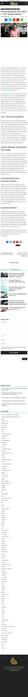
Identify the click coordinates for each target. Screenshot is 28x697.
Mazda (3, 543)
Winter (3, 648)
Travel (3, 613)
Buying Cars (4, 436)
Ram (3, 583)
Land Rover (4, 534)
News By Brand (7, 9)
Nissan (3, 562)
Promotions (4, 577)
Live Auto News (5, 536)
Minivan (3, 547)
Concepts (2, 9)
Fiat (2, 491)
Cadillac (3, 438)
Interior (3, 521)
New (3, 553)
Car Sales (4, 444)
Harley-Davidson (5, 509)
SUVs (3, 601)
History (3, 511)
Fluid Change (5, 494)
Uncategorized (5, 620)
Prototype (4, 579)
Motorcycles (4, 551)
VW (2, 645)
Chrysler (3, 457)
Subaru (3, 598)
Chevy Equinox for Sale (7, 453)
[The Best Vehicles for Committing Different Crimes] (4, 286)
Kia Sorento (4, 532)
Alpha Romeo (5, 423)
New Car (4, 556)
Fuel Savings (4, 500)
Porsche (3, 575)
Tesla (3, 605)
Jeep (3, 526)
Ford (12, 9)
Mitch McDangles (5, 16)
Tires (3, 609)
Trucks (15, 9)
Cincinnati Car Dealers (7, 459)
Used (18, 9)
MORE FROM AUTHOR (15, 269)
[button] (26, 3)
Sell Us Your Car (5, 594)
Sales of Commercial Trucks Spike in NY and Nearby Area (22, 254)
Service (3, 596)
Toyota (3, 611)
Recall (3, 586)
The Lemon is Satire (14, 670)
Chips (3, 455)
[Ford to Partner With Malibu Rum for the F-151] (4, 295)
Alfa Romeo (4, 421)
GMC (3, 506)
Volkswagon (4, 641)
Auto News (4, 425)
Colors (3, 461)
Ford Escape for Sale (6, 498)
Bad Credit (4, 427)
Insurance (4, 519)
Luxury (3, 538)
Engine (3, 487)
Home (2, 6)
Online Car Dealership (7, 568)
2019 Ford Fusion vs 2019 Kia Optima (10, 414)
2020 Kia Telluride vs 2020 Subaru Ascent (11, 417)
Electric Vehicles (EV (6, 483)
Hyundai (3, 517)
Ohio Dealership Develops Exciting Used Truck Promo (7, 253)
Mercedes (4, 545)
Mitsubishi (4, 549)
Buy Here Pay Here (6, 434)
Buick (3, 431)
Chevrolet (3, 304)
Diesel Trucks (5, 474)
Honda (3, 513)
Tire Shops (4, 607)
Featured (4, 489)
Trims (3, 616)
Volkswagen (4, 639)
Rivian (3, 590)
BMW (3, 429)
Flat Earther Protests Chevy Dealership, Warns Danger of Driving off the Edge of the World (18, 302)
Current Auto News (6, 470)
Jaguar (3, 524)
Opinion (3, 571)
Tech (3, 603)
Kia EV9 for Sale (5, 530)
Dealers (3, 472)
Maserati (4, 541)
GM (2, 502)
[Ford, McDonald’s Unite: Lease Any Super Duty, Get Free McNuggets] (4, 290)
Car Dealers (4, 442)
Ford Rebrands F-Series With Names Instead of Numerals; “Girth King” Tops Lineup (16, 275)
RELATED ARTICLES (5, 269)
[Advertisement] (14, 53)
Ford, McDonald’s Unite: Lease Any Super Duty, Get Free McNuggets (17, 288)
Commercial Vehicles (6, 464)
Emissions (4, 485)
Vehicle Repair (5, 635)
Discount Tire (5, 476)
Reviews (3, 588)
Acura (3, 419)
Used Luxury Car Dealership (8, 626)
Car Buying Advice (6, 440)
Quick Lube (4, 581)
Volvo (3, 643)
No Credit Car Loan (6, 564)
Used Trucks (4, 631)
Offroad (3, 566)
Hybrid (3, 515)
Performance (5, 573)
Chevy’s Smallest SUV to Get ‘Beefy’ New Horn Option (14, 397)
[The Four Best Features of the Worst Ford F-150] (4, 309)
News (3, 558)
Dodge (3, 479)
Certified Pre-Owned (6, 449)
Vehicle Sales (5, 637)
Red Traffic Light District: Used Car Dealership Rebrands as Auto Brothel (14, 389)
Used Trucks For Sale (6, 633)
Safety (3, 592)
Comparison (4, 466)
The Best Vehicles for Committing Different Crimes (13, 401)
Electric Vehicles (5, 481)
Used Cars (4, 624)
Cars (3, 446)
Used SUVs (4, 628)
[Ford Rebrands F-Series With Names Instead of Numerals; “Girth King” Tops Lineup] (4, 275)
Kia (2, 528)
